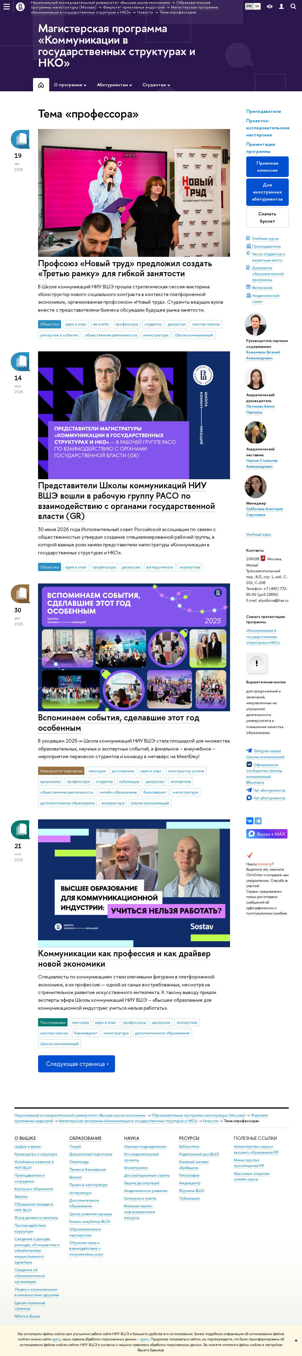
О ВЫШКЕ (25, 1138)
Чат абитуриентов (269, 790)
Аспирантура (80, 1192)
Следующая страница (75, 1064)
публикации (129, 781)
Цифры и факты (27, 1146)
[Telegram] (258, 820)
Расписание (262, 287)
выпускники (50, 781)
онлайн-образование (118, 792)
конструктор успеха (186, 770)
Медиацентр (190, 1182)
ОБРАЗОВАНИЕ (85, 1138)
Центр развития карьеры (90, 1213)
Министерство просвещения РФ (249, 1162)
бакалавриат (154, 792)
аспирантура (112, 803)
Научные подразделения (145, 1146)
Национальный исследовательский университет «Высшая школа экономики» (80, 1115)
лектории (97, 770)
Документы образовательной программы (268, 273)
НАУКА (131, 1138)
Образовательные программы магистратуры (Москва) (198, 1115)
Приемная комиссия (267, 166)
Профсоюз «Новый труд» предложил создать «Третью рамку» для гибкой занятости (125, 268)
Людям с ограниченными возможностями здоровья (36, 1292)
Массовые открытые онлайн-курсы (252, 1176)
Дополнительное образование (84, 1203)
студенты (153, 324)
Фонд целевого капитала (36, 1217)
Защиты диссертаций (141, 1182)
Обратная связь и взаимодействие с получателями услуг (86, 1248)
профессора (126, 324)
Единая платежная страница (29, 1305)
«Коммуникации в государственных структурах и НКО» (263, 636)
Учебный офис (258, 534)
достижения (123, 770)
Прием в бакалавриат (87, 1169)
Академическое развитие (146, 1190)
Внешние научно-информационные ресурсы (139, 1211)
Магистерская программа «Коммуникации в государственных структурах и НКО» (116, 45)
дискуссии (177, 324)
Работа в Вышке (27, 1316)
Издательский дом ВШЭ (199, 1154)
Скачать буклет (267, 217)
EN (257, 6)
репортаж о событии (59, 335)
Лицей (75, 1146)
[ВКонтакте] (249, 820)
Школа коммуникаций (194, 335)
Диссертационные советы (147, 1175)
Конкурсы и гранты (140, 1198)
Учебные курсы (265, 238)
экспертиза (190, 567)
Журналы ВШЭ (191, 1190)
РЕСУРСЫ (189, 1138)
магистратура (155, 335)
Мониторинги (136, 1167)
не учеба (101, 324)
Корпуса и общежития (33, 1188)
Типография (189, 1175)
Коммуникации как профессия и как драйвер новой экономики (124, 958)
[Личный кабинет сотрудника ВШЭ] (281, 6)
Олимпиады (79, 1161)
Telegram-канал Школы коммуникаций (265, 753)
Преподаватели (266, 246)
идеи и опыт (76, 324)
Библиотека (189, 1146)
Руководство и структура (35, 1154)
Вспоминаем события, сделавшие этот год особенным (118, 722)
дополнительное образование (67, 803)
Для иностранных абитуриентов (267, 192)
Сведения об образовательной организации (29, 1275)
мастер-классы (206, 324)
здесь (56, 1339)
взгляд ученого (160, 567)
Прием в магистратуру (88, 1184)
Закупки (20, 1196)
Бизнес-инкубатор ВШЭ (89, 1221)
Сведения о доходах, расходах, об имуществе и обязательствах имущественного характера (37, 1250)
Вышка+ (75, 1177)
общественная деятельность (111, 335)
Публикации (189, 1198)
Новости (210, 1120)
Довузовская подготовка (90, 1154)
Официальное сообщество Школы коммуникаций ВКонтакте (264, 773)
